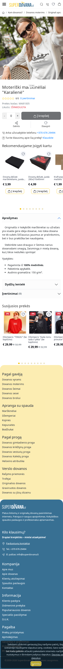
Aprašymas (10, 218)
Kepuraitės (8, 425)
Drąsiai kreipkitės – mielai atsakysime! (24, 537)
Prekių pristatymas (13, 632)
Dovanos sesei (10, 393)
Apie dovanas (10, 574)
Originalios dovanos (14, 483)
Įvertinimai (12, 294)
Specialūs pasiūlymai (14, 614)
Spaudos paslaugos (13, 583)
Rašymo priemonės (13, 474)
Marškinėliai (9, 411)
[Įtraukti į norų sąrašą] (23, 154)
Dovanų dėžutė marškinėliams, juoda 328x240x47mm (13, 178)
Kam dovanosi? (15, 12)
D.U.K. (5, 619)
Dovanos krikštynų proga (16, 447)
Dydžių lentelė (15, 284)
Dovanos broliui (11, 398)
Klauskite (48, 137)
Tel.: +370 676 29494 (16, 549)
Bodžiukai (7, 429)
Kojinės (6, 420)
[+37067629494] (47, 4)
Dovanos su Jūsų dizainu (16, 492)
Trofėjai (6, 478)
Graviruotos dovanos (14, 488)
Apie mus (7, 569)
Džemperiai (9, 415)
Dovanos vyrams (11, 379)
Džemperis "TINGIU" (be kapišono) (15, 338)
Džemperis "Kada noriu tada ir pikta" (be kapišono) (39, 339)
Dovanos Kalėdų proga (15, 456)
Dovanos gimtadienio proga (18, 442)
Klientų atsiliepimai (13, 578)
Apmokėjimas (10, 637)
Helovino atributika (13, 461)
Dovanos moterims (35, 12)
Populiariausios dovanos (16, 610)
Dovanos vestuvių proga (16, 451)
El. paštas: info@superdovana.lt (22, 554)
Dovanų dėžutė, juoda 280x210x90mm (39, 178)
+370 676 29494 (46, 132)
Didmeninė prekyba (13, 605)
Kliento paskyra (11, 600)
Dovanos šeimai (11, 388)
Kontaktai (7, 588)
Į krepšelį (16, 191)
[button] (59, 4)
